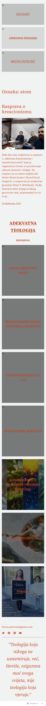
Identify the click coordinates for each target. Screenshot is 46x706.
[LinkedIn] (14, 633)
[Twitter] (3, 633)
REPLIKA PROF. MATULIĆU (23, 431)
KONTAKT (23, 14)
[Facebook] (9, 633)
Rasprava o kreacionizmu (17, 109)
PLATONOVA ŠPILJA (23, 538)
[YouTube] (20, 633)
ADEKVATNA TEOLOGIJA (23, 38)
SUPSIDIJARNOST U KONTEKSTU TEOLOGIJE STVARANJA (23, 484)
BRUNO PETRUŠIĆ (23, 61)
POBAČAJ (23, 591)
